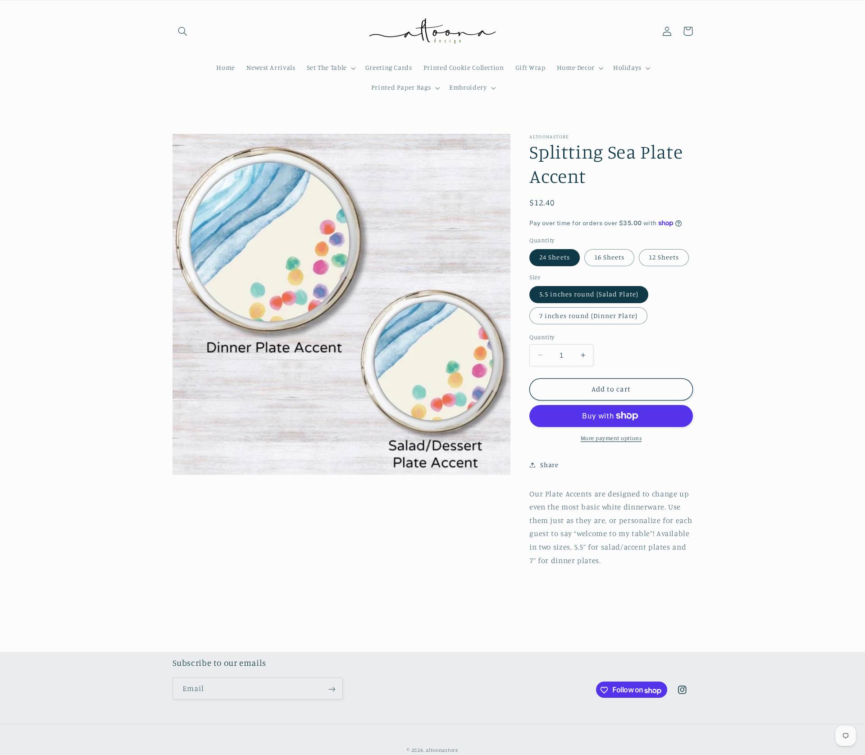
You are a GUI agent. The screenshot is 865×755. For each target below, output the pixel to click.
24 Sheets (554, 257)
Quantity (541, 336)
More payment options (611, 438)
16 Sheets (609, 257)
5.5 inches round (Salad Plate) (588, 294)
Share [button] (549, 464)
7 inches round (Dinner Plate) (588, 315)
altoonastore (442, 750)
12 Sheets (664, 257)
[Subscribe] (331, 689)
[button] (183, 31)
